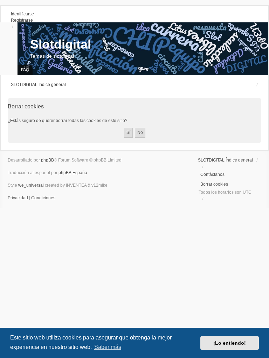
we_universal (31, 185)
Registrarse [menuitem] (22, 20)
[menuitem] (18, 197)
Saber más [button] (107, 347)
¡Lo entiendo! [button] (229, 343)
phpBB (47, 160)
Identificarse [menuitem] (22, 14)
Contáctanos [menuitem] (212, 174)
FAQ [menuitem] (25, 69)
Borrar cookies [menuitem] (214, 184)
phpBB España (72, 172)
